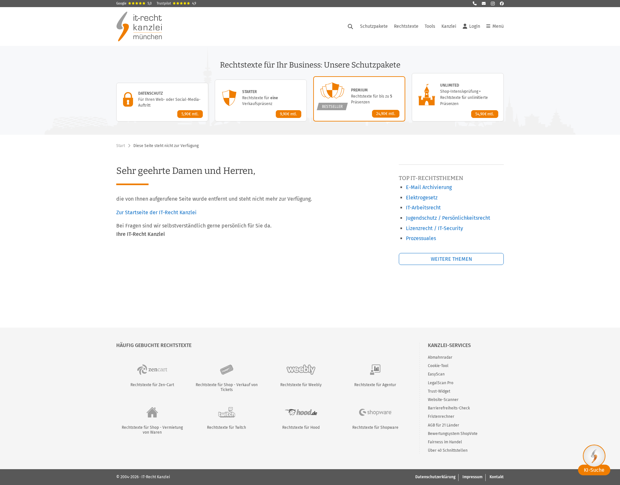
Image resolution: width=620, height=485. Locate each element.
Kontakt (497, 477)
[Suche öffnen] (350, 26)
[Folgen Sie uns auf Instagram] (493, 3)
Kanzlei (448, 26)
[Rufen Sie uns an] (475, 3)
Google (134, 3)
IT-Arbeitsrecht (423, 208)
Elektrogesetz (422, 198)
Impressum (472, 477)
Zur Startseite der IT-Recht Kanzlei (156, 212)
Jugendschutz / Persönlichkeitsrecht (448, 218)
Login (474, 26)
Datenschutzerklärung (435, 477)
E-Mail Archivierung (429, 187)
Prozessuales (421, 238)
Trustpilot (176, 3)
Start (120, 145)
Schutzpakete (374, 26)
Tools (430, 26)
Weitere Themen (451, 259)
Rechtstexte (406, 26)
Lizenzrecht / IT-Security (434, 228)
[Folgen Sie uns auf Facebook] (502, 3)
